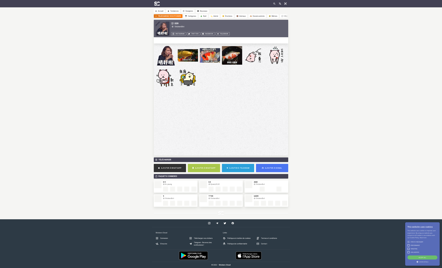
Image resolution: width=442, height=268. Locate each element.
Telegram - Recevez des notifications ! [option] (203, 244)
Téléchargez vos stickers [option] (203, 238)
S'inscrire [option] (163, 244)
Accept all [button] (422, 257)
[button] (280, 3)
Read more (423, 237)
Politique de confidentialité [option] (237, 244)
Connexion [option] (164, 238)
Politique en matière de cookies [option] (239, 238)
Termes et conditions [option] (269, 238)
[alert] (422, 244)
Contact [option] (264, 244)
